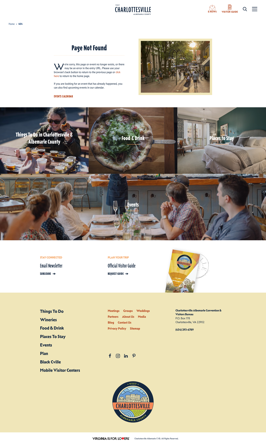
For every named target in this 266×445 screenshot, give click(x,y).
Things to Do (52, 311)
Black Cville (50, 361)
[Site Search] (245, 8)
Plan (44, 353)
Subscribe (45, 274)
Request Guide (116, 274)
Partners (113, 316)
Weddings (143, 311)
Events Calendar (63, 96)
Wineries (48, 319)
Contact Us (124, 322)
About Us (128, 316)
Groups (128, 311)
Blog (111, 322)
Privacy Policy (117, 328)
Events (46, 345)
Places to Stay (53, 336)
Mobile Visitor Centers (60, 370)
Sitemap (135, 328)
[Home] (133, 10)
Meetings (113, 311)
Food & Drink (52, 328)
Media (142, 316)
